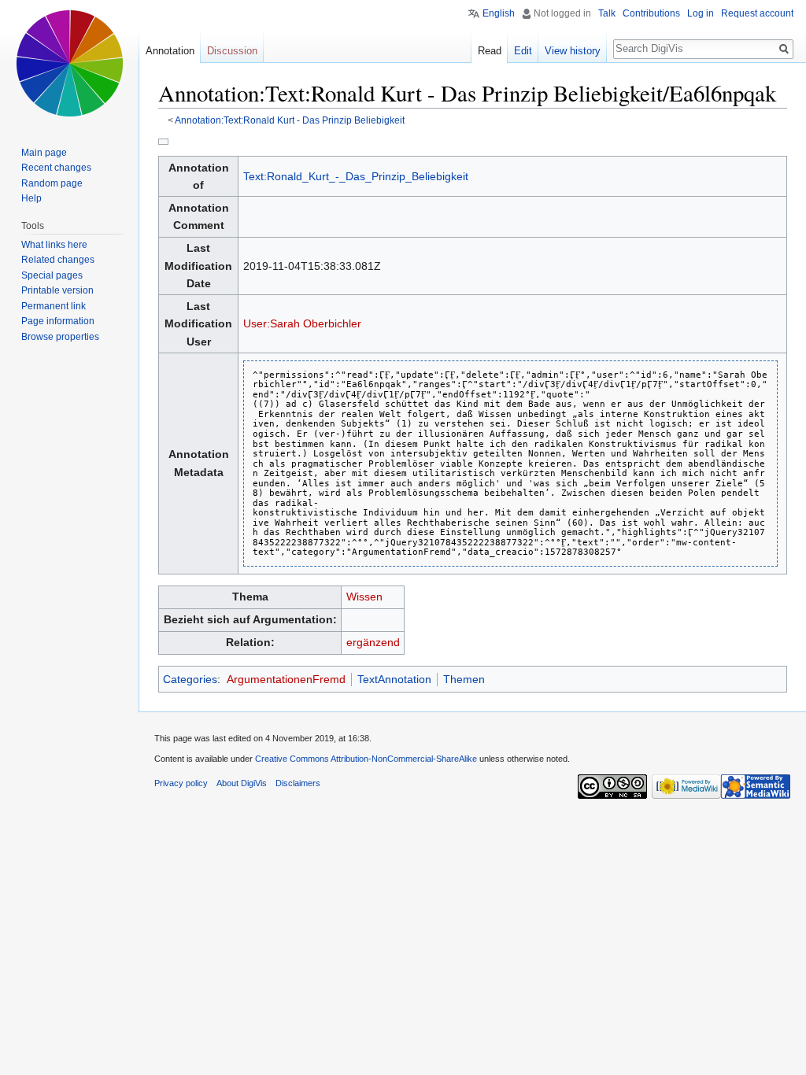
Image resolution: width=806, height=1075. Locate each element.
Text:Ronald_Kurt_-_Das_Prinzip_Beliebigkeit (355, 176)
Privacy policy (181, 783)
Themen (464, 679)
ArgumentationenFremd (286, 679)
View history (573, 51)
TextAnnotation (394, 679)
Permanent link (53, 306)
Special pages (52, 275)
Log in (700, 13)
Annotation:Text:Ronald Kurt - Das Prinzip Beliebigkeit (290, 120)
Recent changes (56, 167)
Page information (57, 321)
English (498, 13)
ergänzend (373, 642)
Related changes (57, 259)
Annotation (170, 51)
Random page (52, 183)
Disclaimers (297, 783)
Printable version (57, 290)
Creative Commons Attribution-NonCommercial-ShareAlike (366, 758)
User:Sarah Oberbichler (302, 323)
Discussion (232, 51)
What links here (54, 244)
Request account (757, 13)
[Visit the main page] (69, 63)
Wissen (364, 596)
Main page (44, 152)
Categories (190, 679)
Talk (607, 13)
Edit (523, 51)
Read (489, 51)
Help (31, 198)
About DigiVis (241, 783)
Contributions (651, 13)
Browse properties (60, 336)
